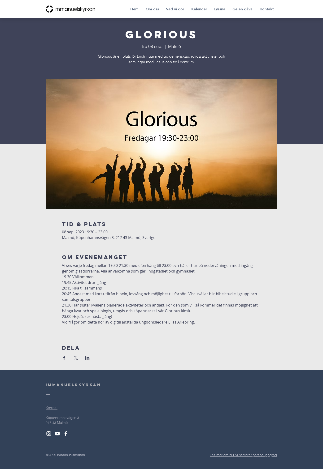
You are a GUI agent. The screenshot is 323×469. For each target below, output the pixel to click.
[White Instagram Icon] (49, 434)
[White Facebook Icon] (66, 434)
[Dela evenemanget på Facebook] (64, 358)
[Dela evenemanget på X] (76, 358)
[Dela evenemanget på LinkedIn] (87, 358)
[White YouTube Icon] (57, 434)
